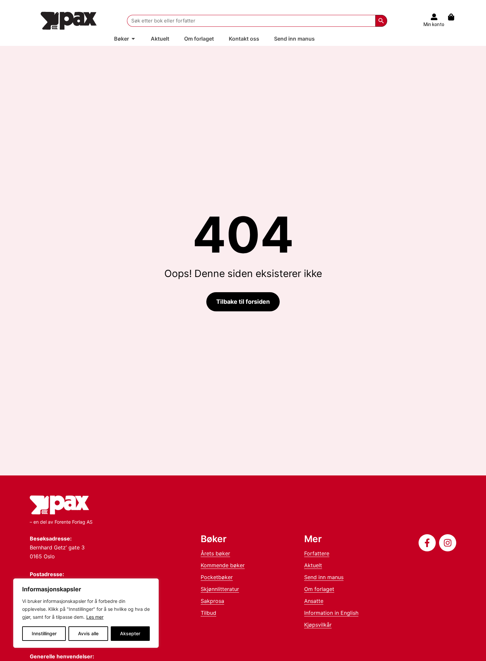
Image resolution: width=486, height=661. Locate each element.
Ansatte (313, 601)
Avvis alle (88, 633)
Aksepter (130, 633)
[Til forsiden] (69, 20)
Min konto (434, 24)
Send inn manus (324, 577)
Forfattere (316, 553)
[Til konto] (434, 17)
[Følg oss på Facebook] (427, 542)
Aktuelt (313, 565)
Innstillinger (44, 633)
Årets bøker (215, 553)
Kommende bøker (223, 565)
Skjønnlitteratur (220, 589)
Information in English (331, 612)
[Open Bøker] (133, 39)
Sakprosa (212, 601)
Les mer (94, 617)
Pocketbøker (217, 577)
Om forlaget (319, 589)
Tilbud (208, 612)
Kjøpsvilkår (318, 624)
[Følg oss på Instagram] (447, 542)
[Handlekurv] (454, 17)
